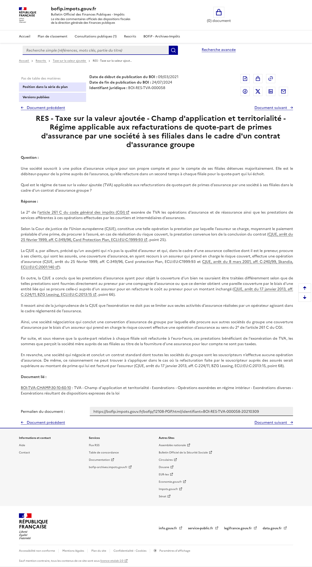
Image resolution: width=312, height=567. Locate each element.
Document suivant (271, 107)
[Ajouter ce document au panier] (257, 78)
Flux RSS (94, 445)
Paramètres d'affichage (174, 551)
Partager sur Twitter (257, 91)
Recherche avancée (219, 49)
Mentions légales (73, 551)
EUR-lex (164, 474)
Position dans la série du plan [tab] (45, 87)
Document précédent (45, 107)
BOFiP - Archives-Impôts (161, 36)
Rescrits (130, 36)
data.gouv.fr (273, 528)
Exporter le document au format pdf (245, 78)
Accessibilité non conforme (37, 551)
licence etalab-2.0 (111, 561)
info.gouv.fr (168, 528)
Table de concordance (104, 452)
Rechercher (173, 50)
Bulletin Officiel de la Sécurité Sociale (183, 452)
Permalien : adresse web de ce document (270, 78)
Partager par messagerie (283, 91)
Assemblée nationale (172, 445)
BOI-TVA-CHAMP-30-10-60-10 (46, 387)
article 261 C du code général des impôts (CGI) (82, 212)
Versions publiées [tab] (36, 97)
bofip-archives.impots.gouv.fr (108, 467)
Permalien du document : (43, 411)
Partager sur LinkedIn (270, 91)
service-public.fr (201, 528)
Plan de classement (52, 36)
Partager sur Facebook (245, 91)
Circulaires (166, 460)
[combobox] (96, 50)
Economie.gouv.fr (170, 482)
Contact (24, 452)
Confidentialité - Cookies (130, 551)
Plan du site (99, 551)
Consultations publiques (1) (96, 36)
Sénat (162, 496)
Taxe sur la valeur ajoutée (70, 61)
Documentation (99, 460)
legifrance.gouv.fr (238, 528)
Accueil (24, 36)
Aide (22, 445)
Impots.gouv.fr (168, 489)
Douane (164, 467)
